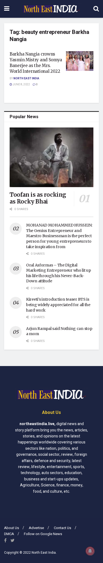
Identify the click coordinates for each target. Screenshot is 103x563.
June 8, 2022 (21, 84)
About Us (11, 527)
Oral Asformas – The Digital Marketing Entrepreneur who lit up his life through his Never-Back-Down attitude (58, 273)
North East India (26, 78)
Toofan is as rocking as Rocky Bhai (38, 198)
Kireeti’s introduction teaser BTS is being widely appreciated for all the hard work (58, 304)
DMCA (9, 533)
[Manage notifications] (90, 551)
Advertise (36, 527)
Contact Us (62, 527)
